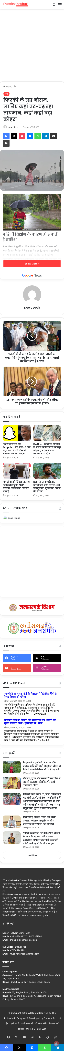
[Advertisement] (32, 44)
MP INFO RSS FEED (36, 1028)
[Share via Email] (53, 136)
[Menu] (60, 5)
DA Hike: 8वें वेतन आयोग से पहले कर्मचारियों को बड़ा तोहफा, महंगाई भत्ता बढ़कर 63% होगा (47, 448)
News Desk (13, 127)
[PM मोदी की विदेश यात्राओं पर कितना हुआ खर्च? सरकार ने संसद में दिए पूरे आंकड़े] (17, 471)
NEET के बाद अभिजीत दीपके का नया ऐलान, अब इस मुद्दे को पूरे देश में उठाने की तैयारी (47, 486)
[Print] (6, 143)
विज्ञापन (21, 1028)
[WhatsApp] (37, 136)
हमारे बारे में (15, 1023)
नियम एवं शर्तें (53, 1023)
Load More (32, 855)
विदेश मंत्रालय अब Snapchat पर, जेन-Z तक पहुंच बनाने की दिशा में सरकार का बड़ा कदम (17, 448)
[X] (14, 136)
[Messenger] (30, 136)
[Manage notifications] (56, 1043)
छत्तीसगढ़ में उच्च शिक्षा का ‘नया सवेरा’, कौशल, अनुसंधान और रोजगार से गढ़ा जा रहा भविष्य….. (40, 821)
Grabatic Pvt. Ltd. (53, 1018)
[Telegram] (45, 136)
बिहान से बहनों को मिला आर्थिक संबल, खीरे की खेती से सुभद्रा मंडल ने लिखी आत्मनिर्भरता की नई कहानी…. (42, 766)
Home (8, 86)
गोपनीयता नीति (40, 1023)
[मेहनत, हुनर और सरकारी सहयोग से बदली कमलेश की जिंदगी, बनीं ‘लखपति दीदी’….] (12, 783)
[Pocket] (22, 136)
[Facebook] (6, 136)
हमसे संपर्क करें (27, 1023)
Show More (31, 263)
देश (15, 86)
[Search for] (54, 5)
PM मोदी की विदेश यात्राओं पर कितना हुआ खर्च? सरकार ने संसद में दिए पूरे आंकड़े (16, 486)
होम (7, 1023)
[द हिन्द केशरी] (15, 4)
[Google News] (32, 275)
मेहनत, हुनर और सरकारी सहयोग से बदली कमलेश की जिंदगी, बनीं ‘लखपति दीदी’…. (42, 782)
